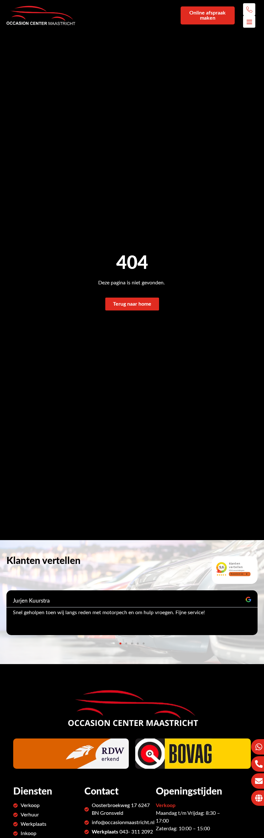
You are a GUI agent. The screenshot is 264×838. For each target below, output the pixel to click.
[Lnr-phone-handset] (249, 9)
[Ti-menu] (249, 21)
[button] (120, 643)
